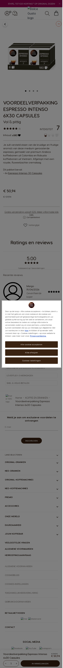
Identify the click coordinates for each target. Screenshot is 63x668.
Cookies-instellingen (31, 361)
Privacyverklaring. (38, 336)
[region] (32, 334)
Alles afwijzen (31, 352)
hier (27, 330)
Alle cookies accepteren (31, 344)
